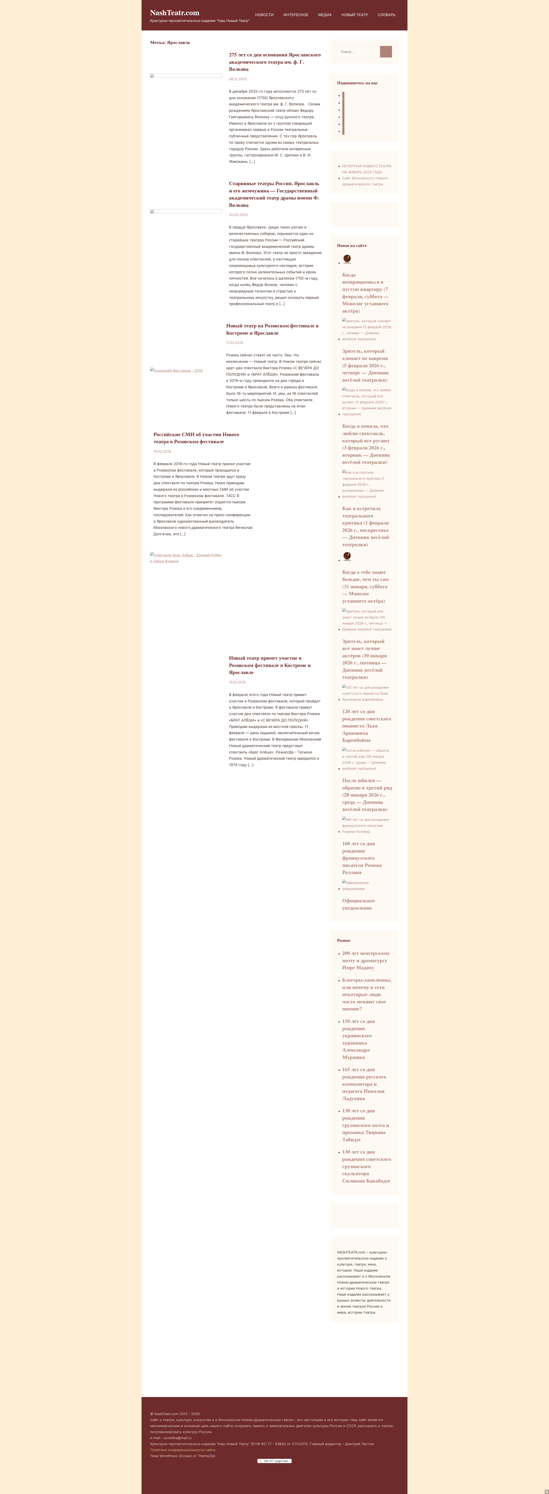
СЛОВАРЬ (386, 15)
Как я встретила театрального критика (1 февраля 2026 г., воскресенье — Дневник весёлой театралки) (365, 526)
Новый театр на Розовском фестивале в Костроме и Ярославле (272, 329)
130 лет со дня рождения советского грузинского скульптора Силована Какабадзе (366, 1166)
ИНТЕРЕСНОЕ (296, 15)
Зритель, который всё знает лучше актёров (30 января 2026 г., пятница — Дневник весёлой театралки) (364, 659)
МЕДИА (325, 15)
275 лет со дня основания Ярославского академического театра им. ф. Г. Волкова (275, 62)
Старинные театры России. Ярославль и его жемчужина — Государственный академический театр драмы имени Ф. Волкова (274, 194)
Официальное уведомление (358, 904)
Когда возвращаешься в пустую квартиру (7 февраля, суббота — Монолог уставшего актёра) (365, 292)
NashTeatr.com (174, 12)
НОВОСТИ (264, 15)
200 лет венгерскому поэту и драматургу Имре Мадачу (366, 960)
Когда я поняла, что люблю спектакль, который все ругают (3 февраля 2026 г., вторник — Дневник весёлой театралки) (366, 444)
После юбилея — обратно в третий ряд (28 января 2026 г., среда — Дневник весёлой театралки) (367, 794)
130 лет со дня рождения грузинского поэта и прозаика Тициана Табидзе (365, 1125)
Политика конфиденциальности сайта (182, 1450)
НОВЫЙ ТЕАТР (355, 15)
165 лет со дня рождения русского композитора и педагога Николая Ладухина (364, 1083)
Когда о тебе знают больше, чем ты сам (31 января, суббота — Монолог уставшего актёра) (365, 586)
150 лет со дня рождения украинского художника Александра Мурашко (358, 1039)
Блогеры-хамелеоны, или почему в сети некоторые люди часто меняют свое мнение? (366, 994)
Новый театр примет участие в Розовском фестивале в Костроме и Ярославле (270, 665)
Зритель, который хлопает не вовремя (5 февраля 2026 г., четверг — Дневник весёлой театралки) (365, 365)
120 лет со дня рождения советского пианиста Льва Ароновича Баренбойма (366, 725)
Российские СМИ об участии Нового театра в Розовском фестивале (196, 437)
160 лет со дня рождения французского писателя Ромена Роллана (362, 857)
